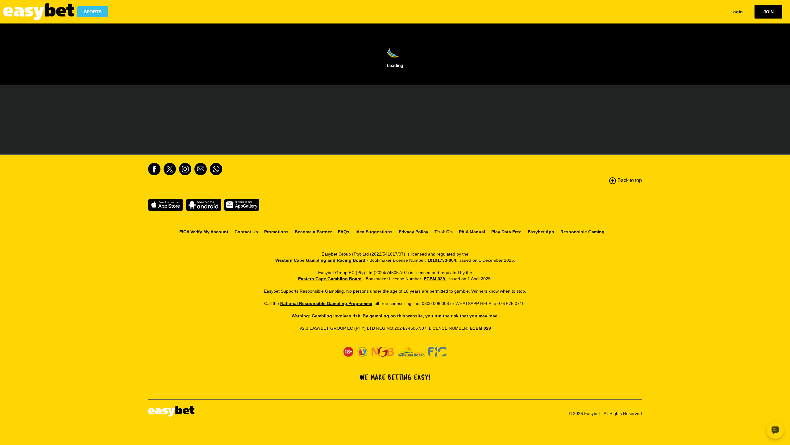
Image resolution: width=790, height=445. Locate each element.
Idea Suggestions (374, 231)
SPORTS (93, 11)
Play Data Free (506, 231)
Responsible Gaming (582, 231)
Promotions (276, 231)
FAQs (343, 231)
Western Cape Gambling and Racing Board (320, 260)
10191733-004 (441, 260)
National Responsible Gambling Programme (326, 303)
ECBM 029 (434, 278)
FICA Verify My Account (203, 231)
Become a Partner (313, 231)
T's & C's (443, 231)
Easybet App (541, 231)
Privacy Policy (413, 231)
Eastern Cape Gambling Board (330, 278)
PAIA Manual (472, 231)
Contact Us (246, 231)
